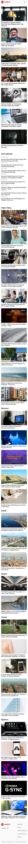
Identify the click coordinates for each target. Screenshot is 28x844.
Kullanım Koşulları (22, 830)
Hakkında (19, 824)
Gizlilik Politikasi (21, 834)
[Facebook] (7, 828)
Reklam (19, 837)
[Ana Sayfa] (5, 2)
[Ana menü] (24, 2)
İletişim (19, 827)
